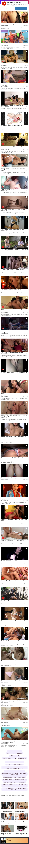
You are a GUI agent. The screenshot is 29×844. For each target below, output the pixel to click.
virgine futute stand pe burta (14, 750)
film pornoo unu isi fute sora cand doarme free (15, 779)
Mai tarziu (8, 8)
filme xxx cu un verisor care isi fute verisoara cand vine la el (14, 789)
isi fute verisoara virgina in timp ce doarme (14, 777)
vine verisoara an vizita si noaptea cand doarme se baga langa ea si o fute (14, 767)
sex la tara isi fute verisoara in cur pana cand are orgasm (14, 785)
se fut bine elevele (14, 755)
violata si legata (22, 758)
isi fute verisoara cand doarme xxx (14, 762)
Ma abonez (21, 8)
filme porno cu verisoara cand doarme (14, 770)
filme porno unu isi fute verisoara (14, 764)
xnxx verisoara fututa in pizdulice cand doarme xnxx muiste (14, 774)
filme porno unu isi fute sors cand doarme (14, 782)
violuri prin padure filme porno (14, 753)
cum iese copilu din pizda (9, 758)
